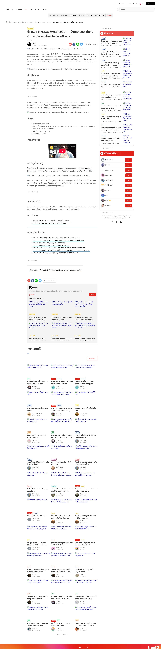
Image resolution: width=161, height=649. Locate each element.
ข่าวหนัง (81, 15)
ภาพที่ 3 (67, 221)
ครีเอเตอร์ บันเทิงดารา (27, 22)
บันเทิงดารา (16, 22)
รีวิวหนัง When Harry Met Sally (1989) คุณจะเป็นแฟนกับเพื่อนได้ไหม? (56, 238)
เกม (31, 9)
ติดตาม (92, 295)
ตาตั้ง (37, 9)
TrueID (11, 3)
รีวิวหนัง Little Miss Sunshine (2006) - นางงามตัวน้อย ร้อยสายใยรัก (56, 253)
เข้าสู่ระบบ (150, 4)
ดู (12, 9)
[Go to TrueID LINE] (121, 223)
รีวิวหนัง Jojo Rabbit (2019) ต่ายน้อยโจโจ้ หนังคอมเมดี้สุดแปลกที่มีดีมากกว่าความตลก (61, 250)
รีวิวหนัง (89, 15)
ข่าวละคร (73, 15)
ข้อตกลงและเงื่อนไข (107, 216)
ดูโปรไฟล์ (31, 295)
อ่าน (26, 9)
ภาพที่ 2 (60, 221)
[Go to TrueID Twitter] (116, 223)
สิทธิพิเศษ (19, 9)
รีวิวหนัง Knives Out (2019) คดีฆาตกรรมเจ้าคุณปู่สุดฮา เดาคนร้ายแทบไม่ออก (58, 240)
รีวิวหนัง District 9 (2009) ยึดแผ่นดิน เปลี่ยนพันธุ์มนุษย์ (51, 245)
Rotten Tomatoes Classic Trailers (44, 223)
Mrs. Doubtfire (38, 221)
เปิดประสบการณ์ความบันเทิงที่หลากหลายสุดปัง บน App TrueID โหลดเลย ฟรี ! (55, 270)
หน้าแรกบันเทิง (53, 15)
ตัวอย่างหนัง (61, 223)
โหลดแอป (121, 4)
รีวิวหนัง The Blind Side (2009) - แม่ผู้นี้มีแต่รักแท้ (49, 243)
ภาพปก (46, 221)
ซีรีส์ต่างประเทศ (99, 15)
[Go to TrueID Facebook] (112, 223)
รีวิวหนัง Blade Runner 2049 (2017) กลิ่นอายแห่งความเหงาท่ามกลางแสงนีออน (59, 248)
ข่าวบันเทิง (64, 15)
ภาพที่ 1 (53, 221)
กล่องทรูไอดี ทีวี (133, 4)
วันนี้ (7, 9)
